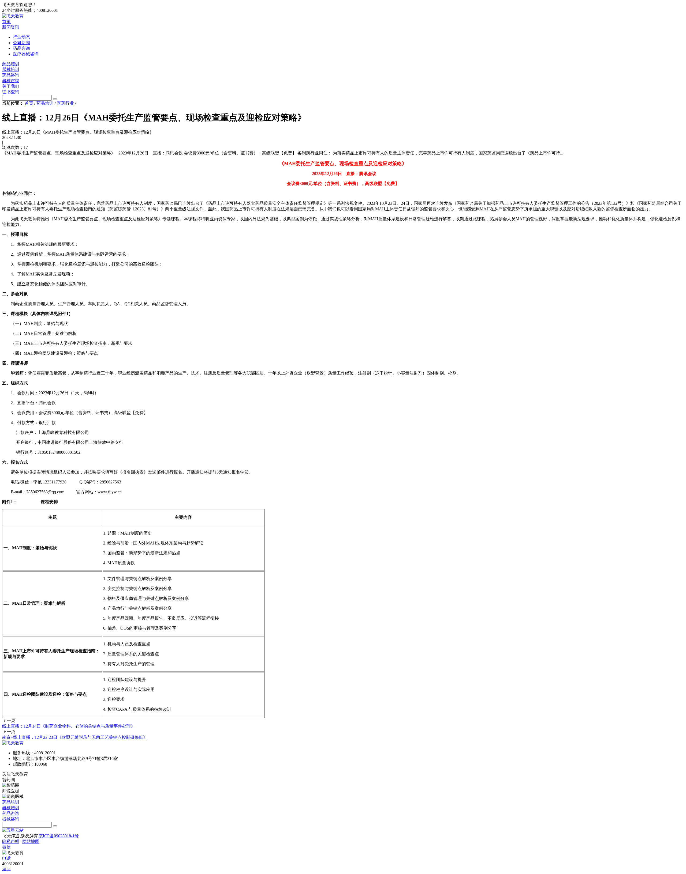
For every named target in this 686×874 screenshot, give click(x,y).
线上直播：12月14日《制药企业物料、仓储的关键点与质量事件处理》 (68, 726)
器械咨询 (10, 80)
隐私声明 (10, 841)
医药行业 (65, 103)
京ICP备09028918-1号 (59, 836)
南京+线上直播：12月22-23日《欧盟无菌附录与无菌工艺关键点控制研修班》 (74, 737)
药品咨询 (10, 75)
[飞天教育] (13, 16)
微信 (6, 847)
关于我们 (10, 86)
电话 (6, 858)
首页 (6, 21)
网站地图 (30, 841)
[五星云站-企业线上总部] (13, 830)
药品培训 (10, 64)
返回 (6, 869)
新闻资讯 (10, 27)
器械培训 (10, 69)
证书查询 (10, 92)
